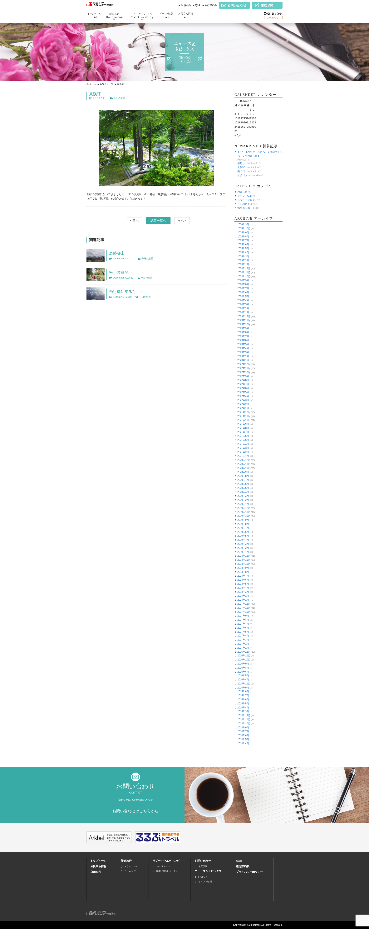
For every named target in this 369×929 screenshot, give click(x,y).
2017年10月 (243, 611)
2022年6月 (243, 388)
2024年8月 (243, 284)
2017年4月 (243, 635)
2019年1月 (243, 551)
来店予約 (202, 866)
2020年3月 (243, 495)
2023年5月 (243, 344)
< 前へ (134, 220)
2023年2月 (243, 356)
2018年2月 (243, 595)
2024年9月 (243, 280)
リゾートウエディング (166, 860)
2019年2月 (243, 547)
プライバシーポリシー (249, 871)
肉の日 (241, 171)
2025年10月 (243, 228)
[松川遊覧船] (95, 278)
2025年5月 (243, 248)
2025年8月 (243, 236)
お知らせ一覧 (107, 84)
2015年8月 (243, 691)
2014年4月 (243, 743)
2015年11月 (243, 683)
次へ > (182, 220)
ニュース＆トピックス (208, 871)
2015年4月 (243, 707)
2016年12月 (243, 651)
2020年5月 (243, 488)
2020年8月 (243, 475)
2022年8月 (243, 380)
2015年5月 (243, 703)
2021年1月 (243, 456)
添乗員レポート (246, 208)
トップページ (98, 860)
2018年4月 (243, 587)
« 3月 (237, 135)
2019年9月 (243, 519)
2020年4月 (243, 492)
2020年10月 (243, 468)
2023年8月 (243, 332)
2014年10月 (243, 723)
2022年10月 (243, 372)
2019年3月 (243, 543)
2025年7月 (243, 240)
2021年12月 (243, 412)
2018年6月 (243, 579)
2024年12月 (243, 268)
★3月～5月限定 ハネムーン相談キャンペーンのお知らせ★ (260, 153)
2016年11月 (243, 655)
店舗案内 (95, 871)
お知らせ (242, 191)
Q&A (239, 860)
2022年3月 (243, 400)
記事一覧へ (158, 220)
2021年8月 (243, 428)
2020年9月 (243, 472)
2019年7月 (243, 527)
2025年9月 (243, 232)
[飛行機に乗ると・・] (95, 298)
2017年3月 (243, 639)
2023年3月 (243, 352)
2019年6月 (243, 532)
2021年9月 (243, 424)
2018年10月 (243, 563)
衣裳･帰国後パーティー (168, 871)
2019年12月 (243, 508)
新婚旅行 (126, 860)
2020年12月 (243, 460)
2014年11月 (243, 719)
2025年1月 (243, 264)
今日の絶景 (119, 98)
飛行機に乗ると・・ (126, 291)
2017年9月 (243, 615)
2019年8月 (243, 523)
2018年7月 (243, 575)
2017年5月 (243, 631)
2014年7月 (243, 731)
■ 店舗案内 (185, 5)
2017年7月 (243, 623)
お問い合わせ (203, 860)
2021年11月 (243, 416)
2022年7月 (243, 384)
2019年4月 (243, 539)
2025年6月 (243, 244)
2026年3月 (243, 224)
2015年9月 (243, 687)
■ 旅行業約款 (209, 5)
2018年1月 (243, 599)
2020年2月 (243, 499)
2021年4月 (243, 444)
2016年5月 (243, 675)
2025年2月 (243, 260)
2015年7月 (243, 695)
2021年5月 (243, 440)
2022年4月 (243, 396)
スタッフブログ (246, 199)
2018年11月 (243, 559)
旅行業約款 (242, 866)
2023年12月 (243, 316)
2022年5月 (243, 392)
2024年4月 (243, 300)
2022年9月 (243, 376)
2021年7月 (243, 432)
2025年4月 (243, 252)
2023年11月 (243, 320)
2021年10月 (243, 420)
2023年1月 (243, 360)
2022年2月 (243, 404)
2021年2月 (243, 452)
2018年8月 (243, 571)
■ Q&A (196, 5)
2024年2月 (243, 308)
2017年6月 (243, 627)
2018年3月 (243, 591)
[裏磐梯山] (95, 259)
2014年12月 (243, 715)
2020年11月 (243, 464)
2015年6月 (243, 699)
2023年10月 (243, 324)
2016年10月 (243, 659)
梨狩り (241, 163)
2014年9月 (243, 727)
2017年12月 (243, 603)
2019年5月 (243, 535)
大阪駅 (241, 167)
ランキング (130, 871)
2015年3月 (243, 711)
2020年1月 (243, 504)
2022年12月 (243, 364)
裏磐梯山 (117, 253)
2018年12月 (243, 555)
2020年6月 (243, 484)
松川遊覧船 (118, 272)
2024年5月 (243, 296)
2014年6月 (243, 735)
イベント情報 (244, 195)
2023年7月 (243, 336)
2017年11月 (243, 607)
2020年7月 (243, 480)
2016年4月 (243, 679)
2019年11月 (243, 512)
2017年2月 (243, 643)
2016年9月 (243, 663)
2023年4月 (243, 348)
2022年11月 (243, 368)
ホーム (92, 84)
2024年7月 (243, 288)
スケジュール (131, 866)
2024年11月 (243, 272)
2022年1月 (243, 408)
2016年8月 (243, 667)
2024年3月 (243, 304)
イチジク (242, 175)
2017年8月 (243, 619)
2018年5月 (243, 583)
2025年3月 (243, 256)
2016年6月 (243, 671)
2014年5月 (243, 739)
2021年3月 (243, 448)
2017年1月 (243, 647)
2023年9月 (243, 328)
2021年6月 (243, 436)
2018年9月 (243, 567)
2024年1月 (243, 312)
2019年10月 (243, 515)
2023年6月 (243, 340)
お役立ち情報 (98, 866)
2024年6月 (243, 292)
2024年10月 (243, 276)
